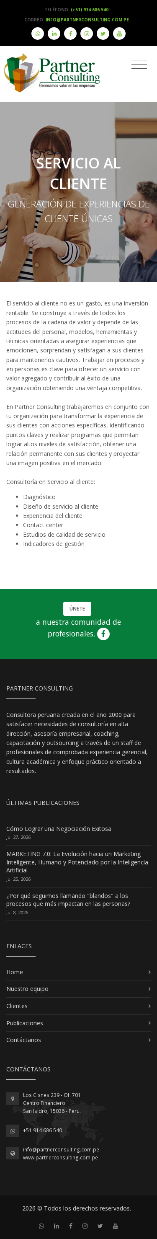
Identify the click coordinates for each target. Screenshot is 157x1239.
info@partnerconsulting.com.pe (61, 1149)
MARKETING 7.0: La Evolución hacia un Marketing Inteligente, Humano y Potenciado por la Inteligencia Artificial (77, 862)
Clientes (17, 1006)
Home (14, 972)
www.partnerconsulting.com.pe (60, 1157)
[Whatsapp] (37, 33)
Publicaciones (24, 1023)
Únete (77, 608)
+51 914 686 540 (42, 1130)
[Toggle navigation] (139, 64)
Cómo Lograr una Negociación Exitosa (58, 829)
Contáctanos (23, 1040)
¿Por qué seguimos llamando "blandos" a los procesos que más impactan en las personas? (68, 900)
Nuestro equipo (27, 989)
